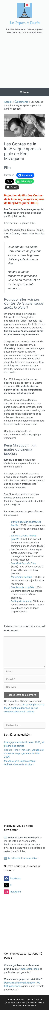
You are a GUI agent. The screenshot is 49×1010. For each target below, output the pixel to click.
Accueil (8, 101)
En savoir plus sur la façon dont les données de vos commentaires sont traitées (24, 708)
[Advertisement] (24, 61)
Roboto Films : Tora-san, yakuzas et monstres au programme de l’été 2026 (24, 753)
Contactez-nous (30, 969)
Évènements (21, 101)
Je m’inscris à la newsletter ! (23, 858)
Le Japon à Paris (25, 22)
